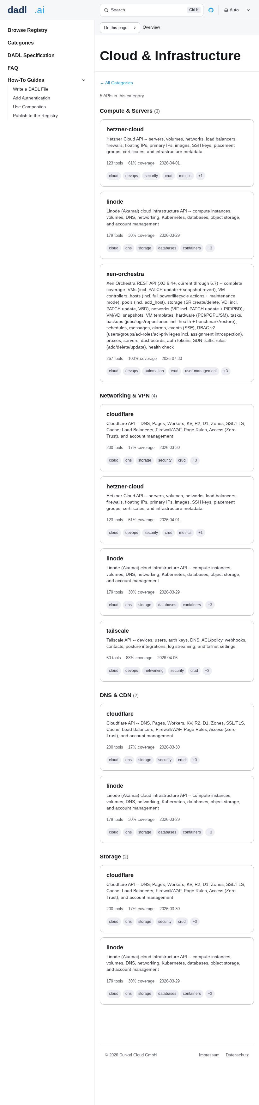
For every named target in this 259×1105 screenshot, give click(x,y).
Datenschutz (237, 1055)
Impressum (209, 1055)
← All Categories (116, 83)
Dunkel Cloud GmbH (138, 1055)
